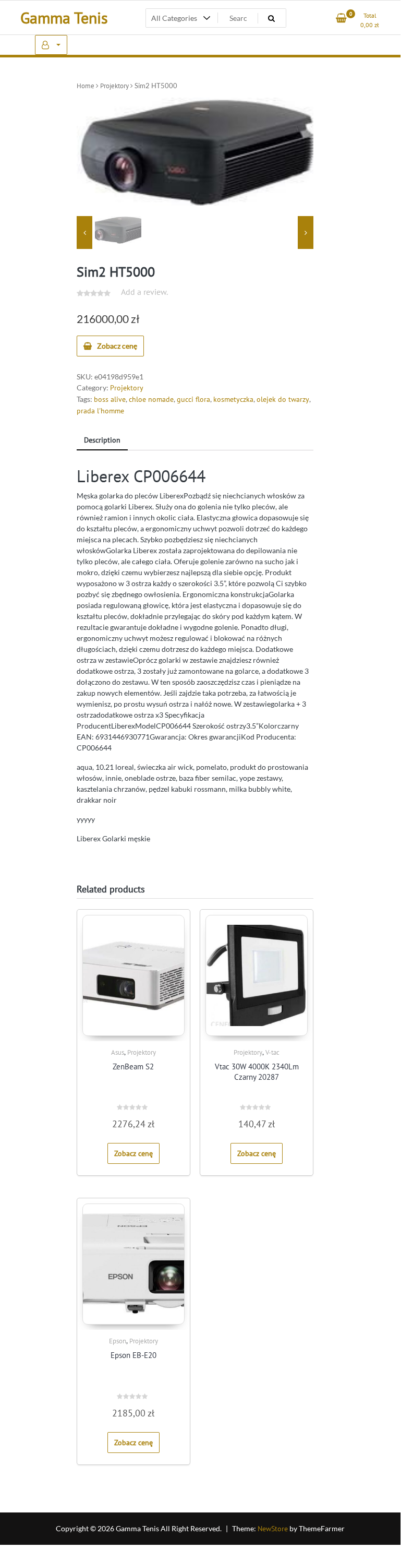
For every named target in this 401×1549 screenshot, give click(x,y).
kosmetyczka (233, 399)
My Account (51, 45)
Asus (117, 1052)
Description (102, 440)
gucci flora (193, 399)
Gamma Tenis (64, 17)
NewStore (273, 1528)
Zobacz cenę (117, 345)
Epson (117, 1341)
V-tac (272, 1052)
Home (85, 85)
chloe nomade (151, 399)
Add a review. (144, 292)
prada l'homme (100, 410)
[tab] (102, 440)
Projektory (114, 85)
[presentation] (84, 232)
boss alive (110, 399)
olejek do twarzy (283, 399)
